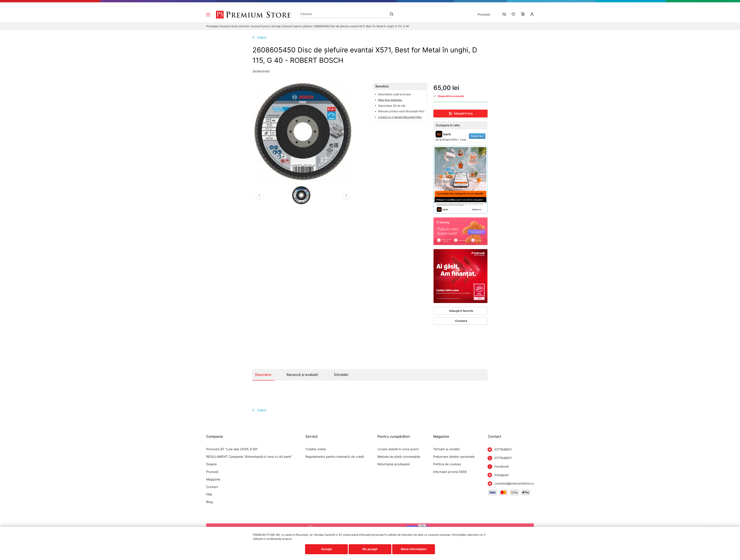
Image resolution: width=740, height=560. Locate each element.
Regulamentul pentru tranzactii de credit (334, 457)
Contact (212, 487)
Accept (326, 549)
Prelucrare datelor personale (454, 457)
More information (413, 549)
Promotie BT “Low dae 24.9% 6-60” (232, 449)
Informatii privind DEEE (450, 472)
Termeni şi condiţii (446, 449)
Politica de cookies (447, 464)
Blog (209, 502)
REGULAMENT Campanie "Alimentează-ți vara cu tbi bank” (249, 457)
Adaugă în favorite (461, 310)
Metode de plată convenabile (399, 457)
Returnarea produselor (394, 464)
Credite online (315, 449)
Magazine (213, 479)
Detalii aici (477, 136)
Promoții (484, 14)
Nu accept (370, 549)
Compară (461, 320)
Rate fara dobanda (390, 99)
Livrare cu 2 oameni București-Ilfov (400, 117)
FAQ (209, 494)
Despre (211, 464)
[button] (259, 195)
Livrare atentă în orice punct (398, 449)
